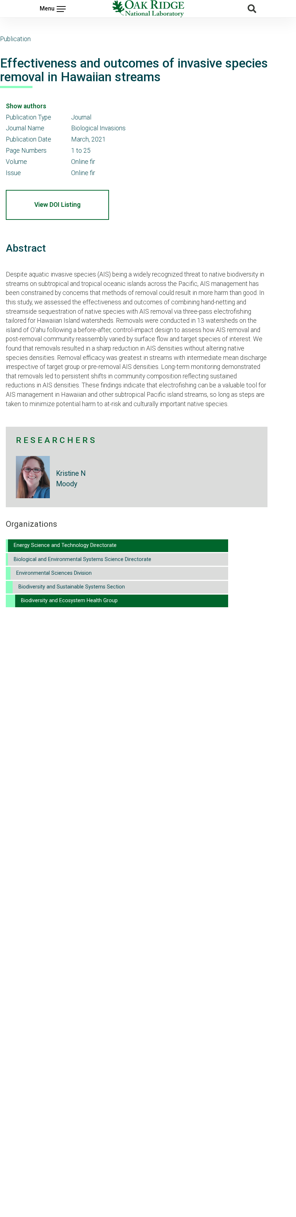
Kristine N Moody (71, 478)
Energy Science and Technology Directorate (65, 545)
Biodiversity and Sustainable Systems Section (71, 587)
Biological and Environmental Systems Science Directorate (82, 559)
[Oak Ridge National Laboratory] (148, 8)
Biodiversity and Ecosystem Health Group (69, 600)
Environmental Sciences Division (54, 573)
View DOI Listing (57, 204)
